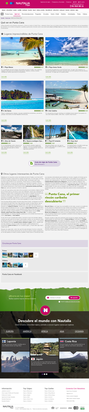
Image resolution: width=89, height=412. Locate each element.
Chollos (62, 10)
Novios (67, 10)
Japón (39, 359)
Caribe (19, 10)
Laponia (11, 341)
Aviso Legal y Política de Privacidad (10, 393)
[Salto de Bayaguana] (10, 255)
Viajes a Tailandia (27, 393)
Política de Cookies (6, 395)
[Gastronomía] (30, 255)
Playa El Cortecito (54, 141)
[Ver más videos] (25, 265)
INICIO (3, 10)
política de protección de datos (72, 301)
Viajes (15, 10)
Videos (85, 14)
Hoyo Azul (74, 141)
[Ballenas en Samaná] (20, 265)
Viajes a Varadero (48, 401)
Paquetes (38, 14)
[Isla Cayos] (15, 265)
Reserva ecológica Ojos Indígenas (37, 141)
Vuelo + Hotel (41, 10)
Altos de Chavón (10, 141)
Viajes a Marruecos (27, 391)
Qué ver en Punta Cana (16, 18)
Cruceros (9, 10)
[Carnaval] (10, 265)
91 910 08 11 (78, 6)
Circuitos (56, 10)
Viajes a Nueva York (28, 399)
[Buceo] (20, 255)
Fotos (79, 14)
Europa (9, 331)
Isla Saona (8, 111)
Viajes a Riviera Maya (49, 395)
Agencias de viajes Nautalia (8, 397)
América (27, 331)
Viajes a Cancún (48, 397)
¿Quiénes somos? (6, 391)
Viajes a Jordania (27, 401)
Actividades (71, 14)
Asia (62, 331)
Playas (30, 10)
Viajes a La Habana (49, 399)
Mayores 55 (49, 10)
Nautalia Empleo (6, 401)
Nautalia (2, 18)
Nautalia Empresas (6, 399)
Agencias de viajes (45, 2)
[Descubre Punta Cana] (4, 265)
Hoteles (24, 10)
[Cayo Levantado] (4, 255)
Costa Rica (71, 341)
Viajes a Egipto (26, 395)
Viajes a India (26, 397)
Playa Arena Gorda (55, 67)
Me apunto (74, 297)
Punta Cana (7, 18)
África (44, 331)
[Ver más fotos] (36, 255)
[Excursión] (25, 255)
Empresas (68, 2)
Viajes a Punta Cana (49, 391)
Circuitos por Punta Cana (11, 243)
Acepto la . (70, 301)
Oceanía (79, 331)
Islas (34, 10)
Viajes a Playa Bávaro (49, 393)
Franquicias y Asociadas (58, 2)
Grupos (72, 10)
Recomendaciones (27, 14)
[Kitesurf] (15, 255)
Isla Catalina (53, 111)
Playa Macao (9, 67)
